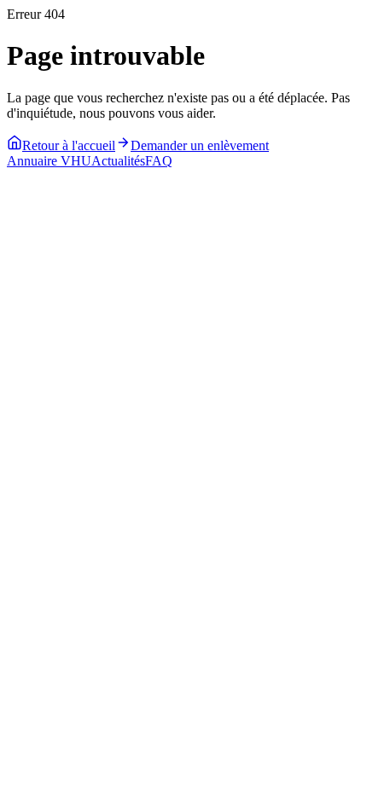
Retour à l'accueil (68, 145)
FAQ (158, 161)
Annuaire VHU (49, 161)
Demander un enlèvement (200, 145)
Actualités (118, 161)
